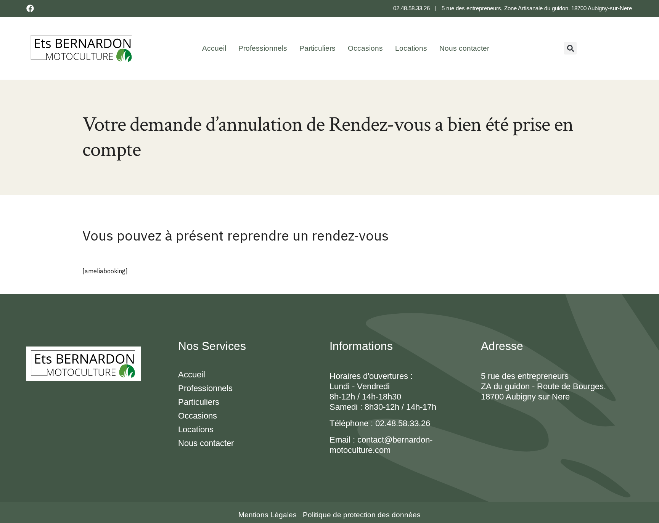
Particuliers (317, 48)
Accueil (214, 48)
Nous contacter (464, 48)
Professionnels (262, 48)
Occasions (365, 48)
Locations (411, 48)
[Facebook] (30, 8)
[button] (570, 48)
